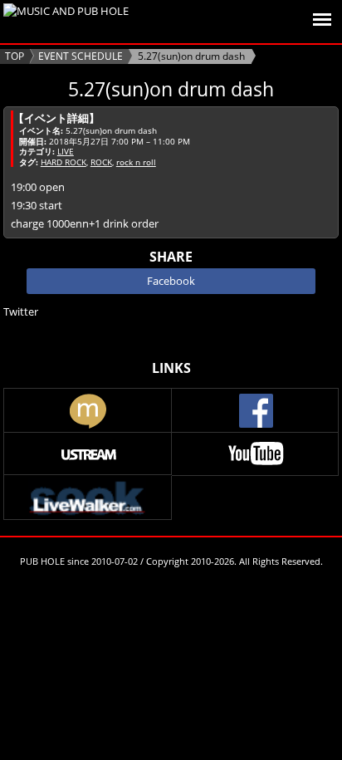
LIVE (65, 151)
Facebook (171, 280)
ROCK (101, 162)
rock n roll (136, 162)
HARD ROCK (63, 162)
